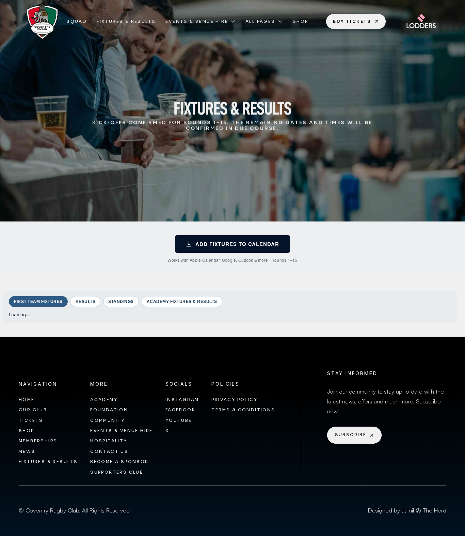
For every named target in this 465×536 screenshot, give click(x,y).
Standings (121, 301)
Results (86, 301)
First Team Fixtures (38, 301)
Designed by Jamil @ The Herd (407, 510)
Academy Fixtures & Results (182, 301)
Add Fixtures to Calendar (237, 244)
